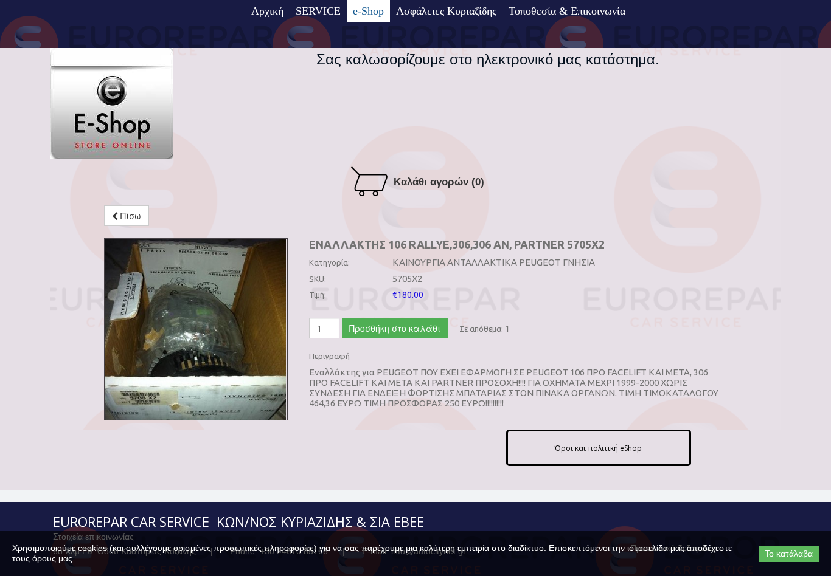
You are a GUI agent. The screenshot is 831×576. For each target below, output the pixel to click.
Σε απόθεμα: (481, 328)
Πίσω (129, 216)
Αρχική (267, 11)
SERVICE (318, 11)
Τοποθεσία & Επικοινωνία (567, 11)
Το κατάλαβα (789, 553)
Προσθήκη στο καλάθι (394, 328)
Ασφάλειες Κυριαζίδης (446, 11)
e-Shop (368, 11)
